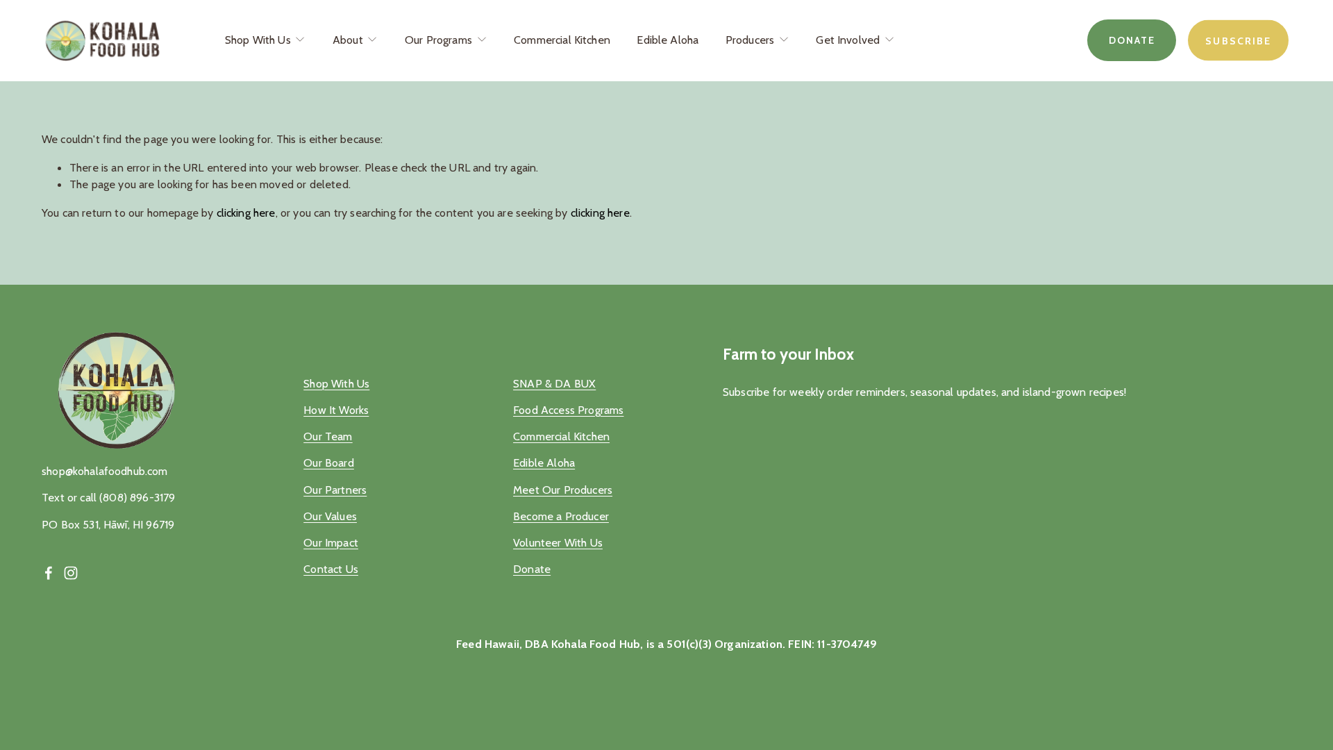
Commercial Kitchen (562, 40)
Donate (1132, 40)
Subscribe (1238, 40)
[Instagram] (71, 573)
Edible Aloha (667, 40)
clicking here (246, 212)
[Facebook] (49, 573)
